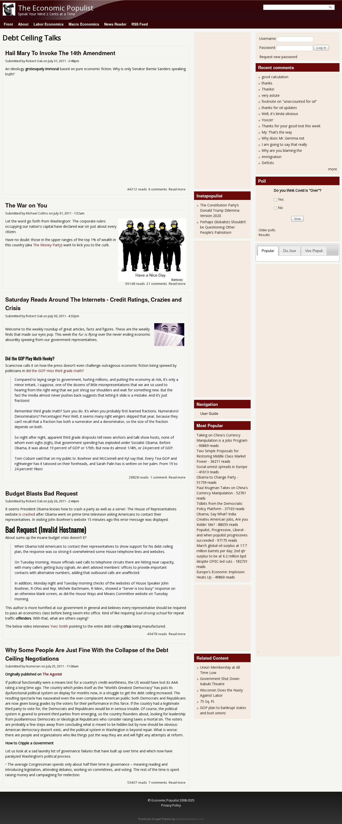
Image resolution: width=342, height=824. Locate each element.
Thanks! (268, 89)
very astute (271, 95)
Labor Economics (49, 24)
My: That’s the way (277, 132)
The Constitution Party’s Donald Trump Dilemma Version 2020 (219, 210)
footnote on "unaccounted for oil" (289, 101)
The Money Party (47, 245)
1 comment (158, 477)
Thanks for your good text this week (291, 126)
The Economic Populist (55, 8)
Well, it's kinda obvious (280, 113)
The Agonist (52, 674)
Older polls (267, 230)
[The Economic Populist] (9, 14)
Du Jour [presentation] (289, 251)
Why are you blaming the (282, 150)
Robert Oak (34, 61)
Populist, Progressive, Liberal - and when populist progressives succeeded (222, 535)
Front (8, 24)
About (23, 24)
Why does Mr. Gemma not (283, 138)
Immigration (271, 156)
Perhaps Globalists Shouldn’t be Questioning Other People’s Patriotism (223, 227)
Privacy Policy (171, 805)
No (280, 207)
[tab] (268, 250)
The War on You (26, 205)
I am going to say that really (284, 144)
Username (267, 38)
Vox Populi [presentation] (313, 251)
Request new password (278, 56)
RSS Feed (139, 24)
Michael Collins (37, 213)
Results (264, 234)
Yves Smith (59, 626)
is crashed (27, 514)
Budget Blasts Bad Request (41, 493)
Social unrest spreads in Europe (222, 466)
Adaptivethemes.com (190, 819)
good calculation (275, 76)
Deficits (268, 162)
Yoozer (267, 119)
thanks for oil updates (279, 107)
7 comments (157, 782)
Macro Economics (84, 24)
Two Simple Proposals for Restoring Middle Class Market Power (221, 456)
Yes (281, 199)
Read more (177, 189)
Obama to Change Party (216, 477)
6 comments (157, 189)
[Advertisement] (217, 110)
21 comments (156, 283)
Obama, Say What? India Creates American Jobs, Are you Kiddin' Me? (222, 519)
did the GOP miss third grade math (54, 370)
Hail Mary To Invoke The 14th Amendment (60, 53)
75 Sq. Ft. (207, 701)
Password (267, 47)
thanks (267, 83)
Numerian (33, 666)
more (332, 169)
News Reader (115, 24)
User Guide (209, 413)
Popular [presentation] (268, 251)
